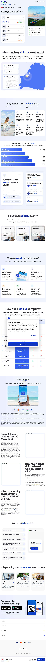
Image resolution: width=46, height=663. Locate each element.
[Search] (40, 2)
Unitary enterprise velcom (11, 67)
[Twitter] (19, 653)
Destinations (3, 4)
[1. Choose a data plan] (8, 233)
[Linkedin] (21, 653)
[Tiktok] (29, 653)
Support (3, 635)
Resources (3, 630)
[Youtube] (24, 653)
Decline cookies (23, 341)
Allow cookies (23, 344)
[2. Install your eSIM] (23, 233)
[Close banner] (37, 317)
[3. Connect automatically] (38, 233)
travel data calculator (35, 484)
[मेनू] (44, 2)
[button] (13, 17)
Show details (33, 335)
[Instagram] (27, 653)
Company (3, 626)
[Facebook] (16, 653)
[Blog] (8, 581)
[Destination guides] (23, 581)
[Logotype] (4, 2)
